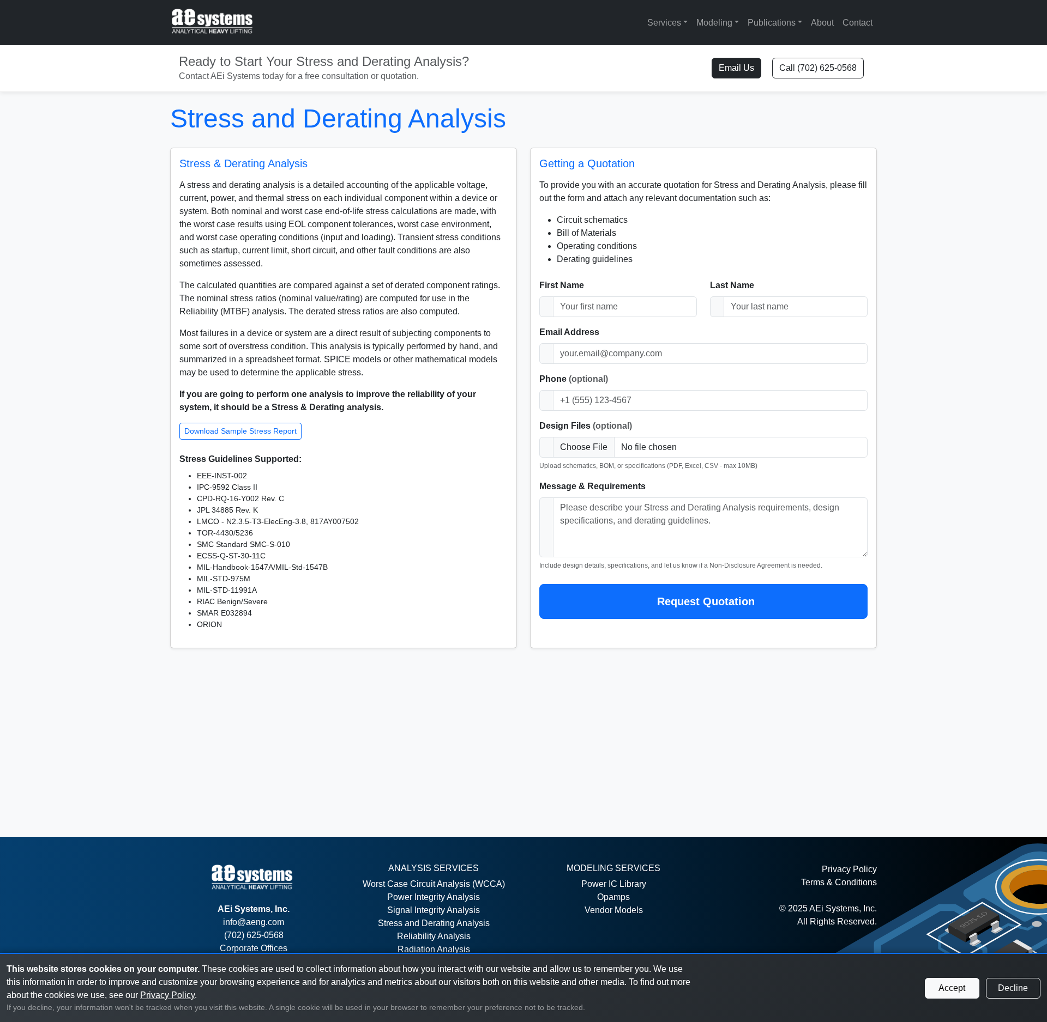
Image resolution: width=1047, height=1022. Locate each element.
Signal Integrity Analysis (433, 910)
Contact (857, 22)
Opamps (613, 897)
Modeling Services (613, 868)
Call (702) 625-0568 (818, 67)
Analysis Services (433, 868)
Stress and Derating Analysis (434, 923)
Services (664, 22)
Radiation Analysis (434, 949)
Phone (573, 379)
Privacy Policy (849, 869)
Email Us (736, 67)
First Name (561, 285)
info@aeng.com (253, 922)
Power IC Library (613, 884)
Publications (772, 22)
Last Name (732, 285)
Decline (1013, 988)
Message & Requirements (592, 486)
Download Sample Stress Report (240, 431)
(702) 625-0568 (254, 935)
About (822, 22)
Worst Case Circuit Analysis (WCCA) (434, 884)
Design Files (585, 425)
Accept (951, 988)
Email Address (569, 332)
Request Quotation (706, 601)
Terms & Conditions (839, 882)
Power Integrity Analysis (433, 897)
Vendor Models (614, 910)
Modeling (714, 22)
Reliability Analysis (434, 936)
